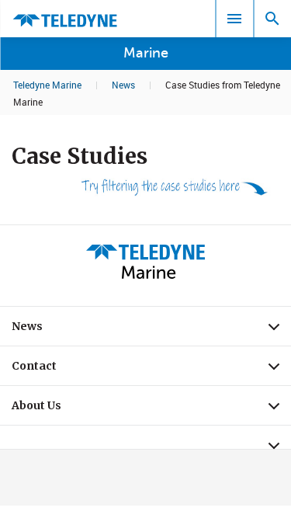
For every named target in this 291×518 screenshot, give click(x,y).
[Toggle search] (272, 18)
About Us (151, 409)
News (123, 84)
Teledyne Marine (47, 84)
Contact (151, 370)
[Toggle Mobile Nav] (234, 18)
